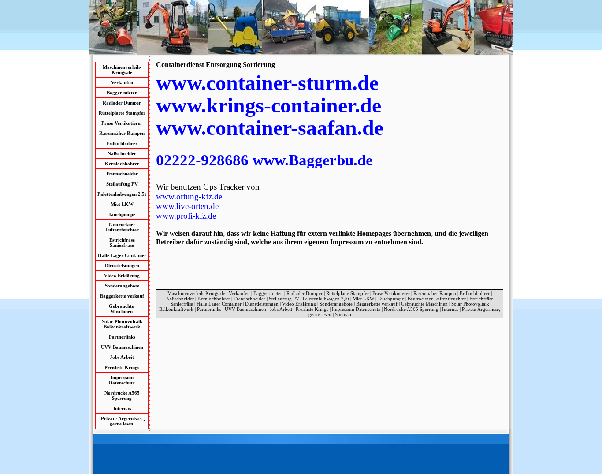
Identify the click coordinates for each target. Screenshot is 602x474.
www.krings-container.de (268, 105)
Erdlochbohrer (121, 143)
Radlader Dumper (122, 102)
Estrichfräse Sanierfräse (122, 242)
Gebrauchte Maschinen (424, 303)
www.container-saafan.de (269, 127)
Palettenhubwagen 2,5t (121, 194)
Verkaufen (122, 82)
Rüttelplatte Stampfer (122, 113)
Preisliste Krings (121, 367)
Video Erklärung (122, 275)
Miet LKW (122, 204)
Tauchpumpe (121, 214)
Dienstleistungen (122, 265)
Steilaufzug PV (122, 184)
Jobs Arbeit (122, 357)
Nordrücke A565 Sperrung (122, 395)
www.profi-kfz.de (186, 215)
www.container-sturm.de (267, 82)
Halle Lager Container (122, 255)
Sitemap (343, 314)
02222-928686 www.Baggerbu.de (264, 160)
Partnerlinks (122, 337)
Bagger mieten (122, 92)
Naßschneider (122, 153)
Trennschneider (122, 173)
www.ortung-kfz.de (189, 196)
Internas (122, 408)
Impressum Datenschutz (122, 380)
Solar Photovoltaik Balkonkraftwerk (122, 324)
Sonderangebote (122, 285)
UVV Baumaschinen (122, 347)
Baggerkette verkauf (122, 296)
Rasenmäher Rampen (122, 133)
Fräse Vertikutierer (121, 123)
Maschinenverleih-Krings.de (122, 69)
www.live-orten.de (187, 206)
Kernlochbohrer (122, 163)
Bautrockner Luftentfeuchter (122, 227)
